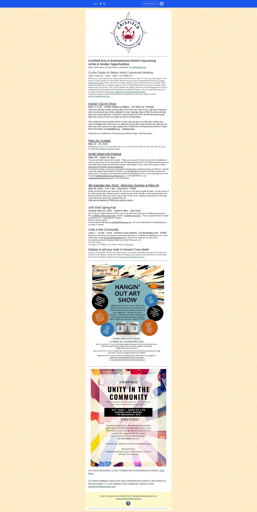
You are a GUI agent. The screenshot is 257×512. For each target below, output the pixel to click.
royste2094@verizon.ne (121, 222)
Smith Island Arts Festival (104, 154)
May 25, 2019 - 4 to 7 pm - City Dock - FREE (112, 188)
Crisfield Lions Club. (132, 216)
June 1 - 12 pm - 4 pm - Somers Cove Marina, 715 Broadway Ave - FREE (127, 233)
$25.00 (133, 171)
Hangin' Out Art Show (102, 103)
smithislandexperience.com (100, 178)
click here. (129, 244)
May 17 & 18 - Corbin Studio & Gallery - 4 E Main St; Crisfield (121, 107)
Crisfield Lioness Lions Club (104, 216)
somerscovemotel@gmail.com (131, 257)
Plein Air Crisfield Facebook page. (106, 149)
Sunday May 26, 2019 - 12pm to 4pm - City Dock (114, 210)
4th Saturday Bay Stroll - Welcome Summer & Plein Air (123, 185)
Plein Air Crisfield (99, 140)
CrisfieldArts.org (138, 67)
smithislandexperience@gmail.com (110, 176)
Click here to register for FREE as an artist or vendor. (110, 200)
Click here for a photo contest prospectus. (106, 167)
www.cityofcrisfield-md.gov (128, 499)
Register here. (128, 129)
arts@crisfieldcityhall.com (114, 238)
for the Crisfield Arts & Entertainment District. (127, 92)
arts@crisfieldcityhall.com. (99, 96)
